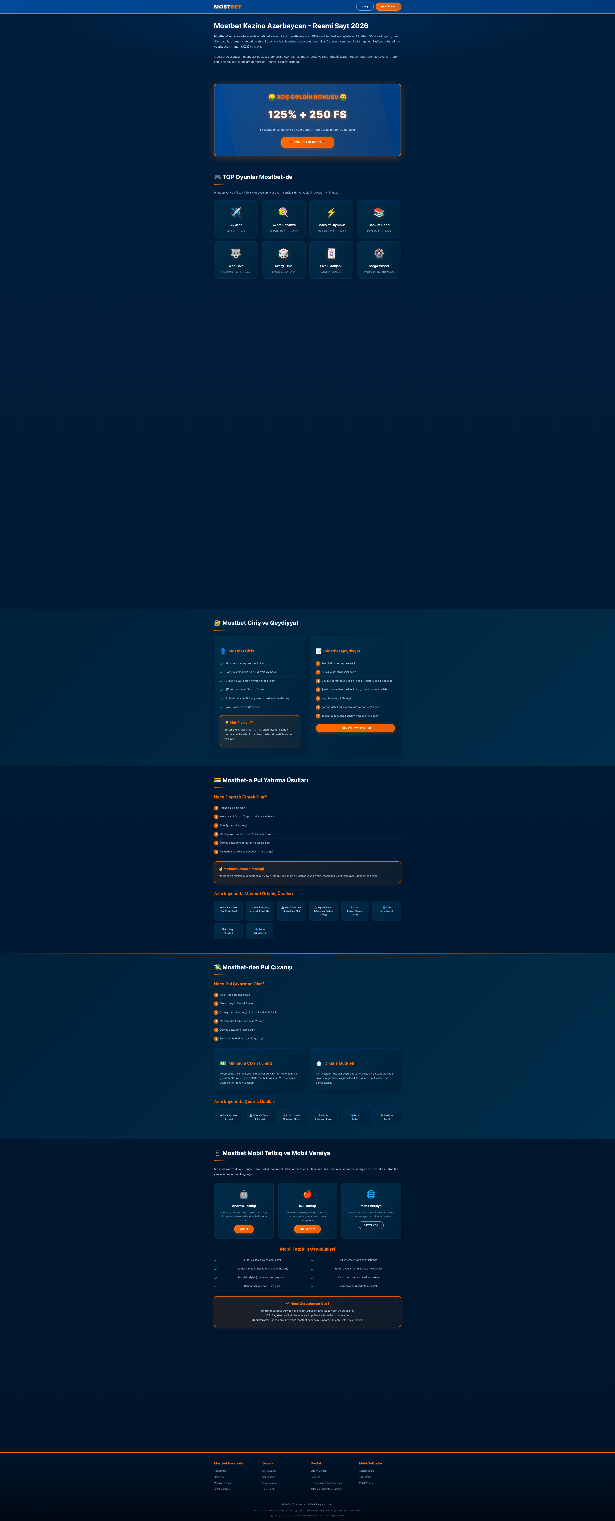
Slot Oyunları (269, 1470)
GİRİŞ (365, 6)
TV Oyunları (268, 1489)
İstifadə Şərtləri (222, 1489)
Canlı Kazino (268, 1477)
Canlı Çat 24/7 (318, 1477)
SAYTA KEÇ (371, 1225)
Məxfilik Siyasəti (222, 1483)
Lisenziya (219, 1477)
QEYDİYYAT (388, 6)
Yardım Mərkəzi (319, 1470)
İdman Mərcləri (270, 1483)
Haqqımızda (220, 1470)
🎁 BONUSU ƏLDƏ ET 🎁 (307, 142)
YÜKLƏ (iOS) (307, 1229)
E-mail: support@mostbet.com (326, 1483)
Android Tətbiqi (367, 1470)
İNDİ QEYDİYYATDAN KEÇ (355, 728)
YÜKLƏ (244, 1229)
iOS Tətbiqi (365, 1477)
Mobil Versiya (366, 1483)
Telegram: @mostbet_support (326, 1489)
